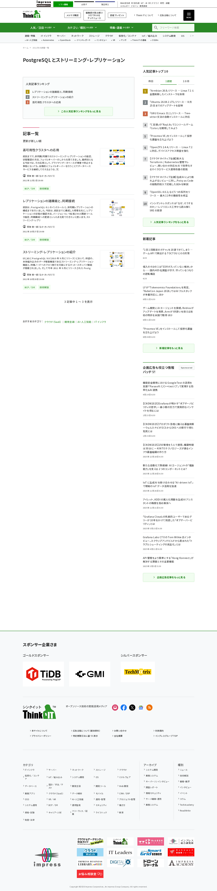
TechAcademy (187, 804)
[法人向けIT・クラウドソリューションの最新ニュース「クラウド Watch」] (90, 854)
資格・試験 (29, 812)
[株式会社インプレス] (47, 857)
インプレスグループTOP (166, 735)
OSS (27, 799)
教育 (121, 812)
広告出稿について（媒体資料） (86, 730)
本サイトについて (40, 730)
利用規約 (159, 730)
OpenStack (65, 40)
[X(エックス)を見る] (132, 707)
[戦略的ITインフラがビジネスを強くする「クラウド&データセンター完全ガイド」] (90, 843)
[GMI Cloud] (89, 674)
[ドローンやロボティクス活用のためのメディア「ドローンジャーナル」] (150, 864)
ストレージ (94, 35)
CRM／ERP (124, 793)
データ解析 (77, 793)
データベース (31, 786)
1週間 (168, 81)
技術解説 (184, 775)
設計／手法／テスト (56, 786)
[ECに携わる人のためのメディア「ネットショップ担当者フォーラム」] (181, 854)
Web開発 (123, 786)
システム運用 (31, 805)
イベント (184, 793)
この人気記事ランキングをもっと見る (81, 111)
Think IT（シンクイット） (39, 14)
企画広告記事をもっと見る (171, 577)
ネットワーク (77, 35)
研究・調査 (165, 3)
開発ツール (101, 786)
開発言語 (69, 322)
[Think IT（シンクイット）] (39, 716)
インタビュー (101, 40)
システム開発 (169, 35)
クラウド (109, 35)
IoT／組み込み (149, 35)
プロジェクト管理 (127, 799)
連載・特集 (30, 35)
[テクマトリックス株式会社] (138, 672)
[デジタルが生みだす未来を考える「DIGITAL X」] (120, 864)
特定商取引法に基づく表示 (85, 735)
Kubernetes (48, 40)
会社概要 (118, 735)
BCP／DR (53, 805)
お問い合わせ (120, 730)
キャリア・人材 (55, 812)
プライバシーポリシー (41, 735)
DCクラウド (153, 3)
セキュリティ (101, 805)
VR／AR (52, 799)
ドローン (134, 6)
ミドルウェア (125, 777)
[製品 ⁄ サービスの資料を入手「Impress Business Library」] (90, 864)
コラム (183, 798)
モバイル (99, 793)
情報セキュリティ (153, 793)
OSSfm (155, 40)
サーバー (61, 35)
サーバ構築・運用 (153, 798)
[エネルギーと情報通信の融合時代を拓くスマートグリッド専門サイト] (150, 854)
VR (114, 40)
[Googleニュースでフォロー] (141, 707)
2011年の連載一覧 (41, 47)
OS (182, 35)
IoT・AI (144, 3)
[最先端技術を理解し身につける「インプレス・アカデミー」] (181, 864)
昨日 (151, 81)
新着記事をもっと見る (171, 348)
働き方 (122, 805)
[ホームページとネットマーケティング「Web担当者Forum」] (150, 843)
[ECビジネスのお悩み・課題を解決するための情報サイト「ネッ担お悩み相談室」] (90, 875)
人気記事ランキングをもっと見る (171, 222)
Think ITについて (144, 15)
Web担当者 (125, 3)
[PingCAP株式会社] (43, 674)
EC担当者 (135, 3)
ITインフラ (46, 35)
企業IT (84, 4)
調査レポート (152, 787)
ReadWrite (185, 810)
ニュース (184, 769)
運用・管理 (100, 799)
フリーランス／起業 (80, 812)
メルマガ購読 (73, 15)
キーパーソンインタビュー (157, 781)
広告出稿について (168, 15)
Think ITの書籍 (139, 40)
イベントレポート (83, 40)
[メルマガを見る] (115, 707)
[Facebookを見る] (124, 707)
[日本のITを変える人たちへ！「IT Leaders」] (120, 854)
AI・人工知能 (31, 40)
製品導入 (105, 4)
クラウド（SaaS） (52, 322)
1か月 (186, 81)
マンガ (123, 40)
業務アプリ (30, 793)
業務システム (152, 775)
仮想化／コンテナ (128, 35)
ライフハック (101, 812)
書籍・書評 (185, 781)
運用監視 (76, 805)
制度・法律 (29, 819)
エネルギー (125, 6)
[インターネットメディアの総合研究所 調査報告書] (181, 843)
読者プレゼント (117, 15)
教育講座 (143, 6)
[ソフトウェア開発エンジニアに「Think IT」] (120, 843)
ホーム (25, 47)
